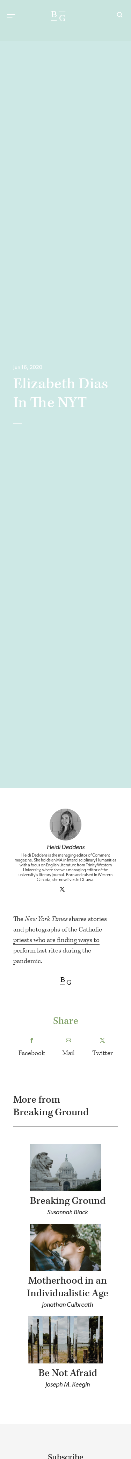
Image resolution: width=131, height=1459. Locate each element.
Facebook (32, 1053)
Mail (68, 1053)
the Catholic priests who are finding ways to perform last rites (57, 940)
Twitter (102, 1053)
